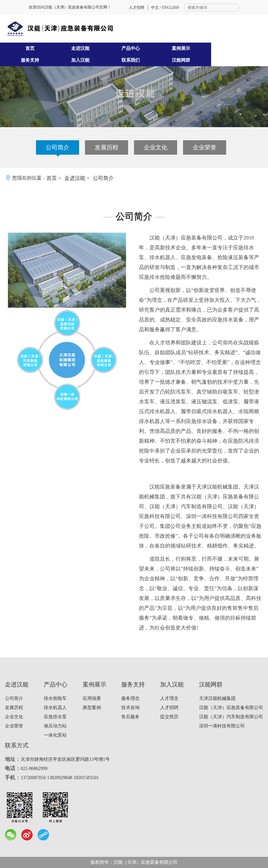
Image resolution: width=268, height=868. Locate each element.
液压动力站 (55, 725)
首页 (30, 48)
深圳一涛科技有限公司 (222, 725)
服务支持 (30, 60)
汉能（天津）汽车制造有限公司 (231, 716)
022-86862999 (34, 768)
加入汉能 (80, 60)
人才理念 (169, 698)
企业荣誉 (204, 147)
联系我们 (131, 60)
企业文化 (155, 147)
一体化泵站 (55, 735)
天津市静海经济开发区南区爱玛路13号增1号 (65, 759)
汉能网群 (181, 60)
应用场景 (92, 698)
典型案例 (92, 707)
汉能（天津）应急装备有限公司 (231, 707)
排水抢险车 (55, 698)
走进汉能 (80, 48)
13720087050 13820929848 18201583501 (60, 777)
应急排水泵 (55, 716)
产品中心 (131, 48)
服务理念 (130, 698)
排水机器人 (55, 707)
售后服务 (130, 716)
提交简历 (169, 716)
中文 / (156, 7)
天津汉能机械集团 (217, 698)
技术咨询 (130, 707)
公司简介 (57, 147)
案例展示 (181, 48)
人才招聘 (136, 7)
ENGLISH (170, 7)
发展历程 (106, 147)
